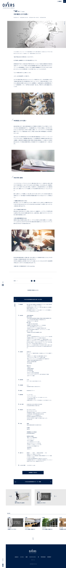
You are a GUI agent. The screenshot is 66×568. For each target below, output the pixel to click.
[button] (59, 522)
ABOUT (60, 1)
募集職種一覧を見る (33, 472)
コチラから (33, 266)
